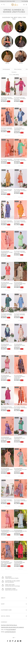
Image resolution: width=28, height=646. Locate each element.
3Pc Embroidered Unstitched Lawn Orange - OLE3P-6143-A (7, 252)
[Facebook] (7, 641)
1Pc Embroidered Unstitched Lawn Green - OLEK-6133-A (6, 345)
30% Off (21, 48)
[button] (1, 4)
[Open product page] (7, 27)
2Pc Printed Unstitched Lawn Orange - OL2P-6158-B (7, 160)
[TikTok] (15, 641)
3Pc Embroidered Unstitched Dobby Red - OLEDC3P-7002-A (19, 562)
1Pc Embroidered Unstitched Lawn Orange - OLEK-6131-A (7, 283)
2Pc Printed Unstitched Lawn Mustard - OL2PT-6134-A (6, 190)
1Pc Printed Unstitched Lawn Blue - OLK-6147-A (19, 314)
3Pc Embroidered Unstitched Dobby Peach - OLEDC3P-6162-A (7, 469)
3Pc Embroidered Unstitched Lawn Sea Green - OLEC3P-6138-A (20, 469)
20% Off (21, 33)
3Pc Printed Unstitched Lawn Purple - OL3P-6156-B (20, 500)
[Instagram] (10, 641)
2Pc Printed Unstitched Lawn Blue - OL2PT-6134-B (7, 221)
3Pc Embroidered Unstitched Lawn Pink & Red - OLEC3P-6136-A (7, 531)
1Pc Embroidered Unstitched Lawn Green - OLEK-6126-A (19, 438)
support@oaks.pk (10, 631)
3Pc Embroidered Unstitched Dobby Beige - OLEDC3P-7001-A (20, 283)
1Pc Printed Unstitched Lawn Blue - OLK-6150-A (6, 314)
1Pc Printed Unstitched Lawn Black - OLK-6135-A (6, 500)
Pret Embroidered (6, 69)
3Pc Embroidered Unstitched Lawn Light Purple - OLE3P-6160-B (6, 438)
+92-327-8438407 (11, 629)
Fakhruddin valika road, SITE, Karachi (12, 627)
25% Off (7, 48)
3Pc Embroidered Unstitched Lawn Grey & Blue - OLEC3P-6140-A (6, 562)
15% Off (7, 33)
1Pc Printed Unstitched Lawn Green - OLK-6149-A (20, 252)
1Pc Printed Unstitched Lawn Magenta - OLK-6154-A (7, 407)
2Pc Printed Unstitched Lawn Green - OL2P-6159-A (20, 160)
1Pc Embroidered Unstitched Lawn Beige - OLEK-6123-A (19, 345)
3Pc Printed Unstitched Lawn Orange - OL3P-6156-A (20, 407)
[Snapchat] (18, 641)
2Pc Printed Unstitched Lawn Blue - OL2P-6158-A (6, 128)
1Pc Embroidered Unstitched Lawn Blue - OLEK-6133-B (19, 129)
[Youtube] (20, 641)
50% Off (21, 63)
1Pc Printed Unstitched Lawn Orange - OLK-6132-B (20, 190)
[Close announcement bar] (27, 1)
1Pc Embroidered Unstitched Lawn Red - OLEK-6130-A (6, 376)
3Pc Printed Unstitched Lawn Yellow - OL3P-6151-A (20, 221)
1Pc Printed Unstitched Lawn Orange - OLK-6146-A (7, 98)
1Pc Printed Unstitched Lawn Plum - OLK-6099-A (20, 98)
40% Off (7, 63)
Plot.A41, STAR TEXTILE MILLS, (9, 625)
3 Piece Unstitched (17, 69)
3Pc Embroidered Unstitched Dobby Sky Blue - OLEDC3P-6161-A (20, 531)
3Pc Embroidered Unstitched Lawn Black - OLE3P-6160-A (19, 376)
